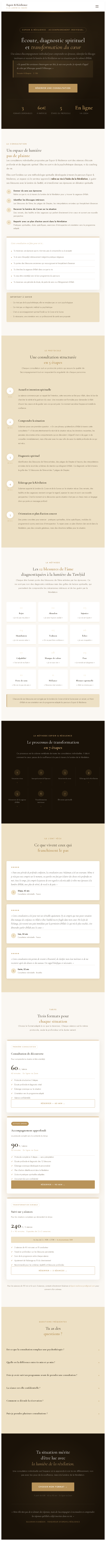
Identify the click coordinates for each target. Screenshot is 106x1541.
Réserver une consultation (53, 88)
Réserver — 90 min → (53, 1184)
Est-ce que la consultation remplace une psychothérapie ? (35, 1349)
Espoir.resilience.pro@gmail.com (82, 1286)
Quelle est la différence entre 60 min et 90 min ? (30, 1362)
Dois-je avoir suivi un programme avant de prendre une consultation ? (41, 1375)
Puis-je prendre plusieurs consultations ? (27, 1413)
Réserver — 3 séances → (53, 1270)
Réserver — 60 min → (53, 1103)
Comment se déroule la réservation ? (24, 1400)
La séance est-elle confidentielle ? (23, 1387)
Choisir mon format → (53, 1486)
